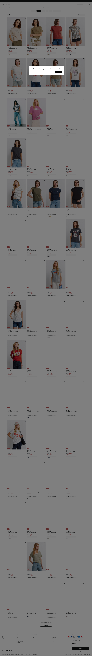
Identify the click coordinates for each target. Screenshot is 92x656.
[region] (46, 70)
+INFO (47, 69)
